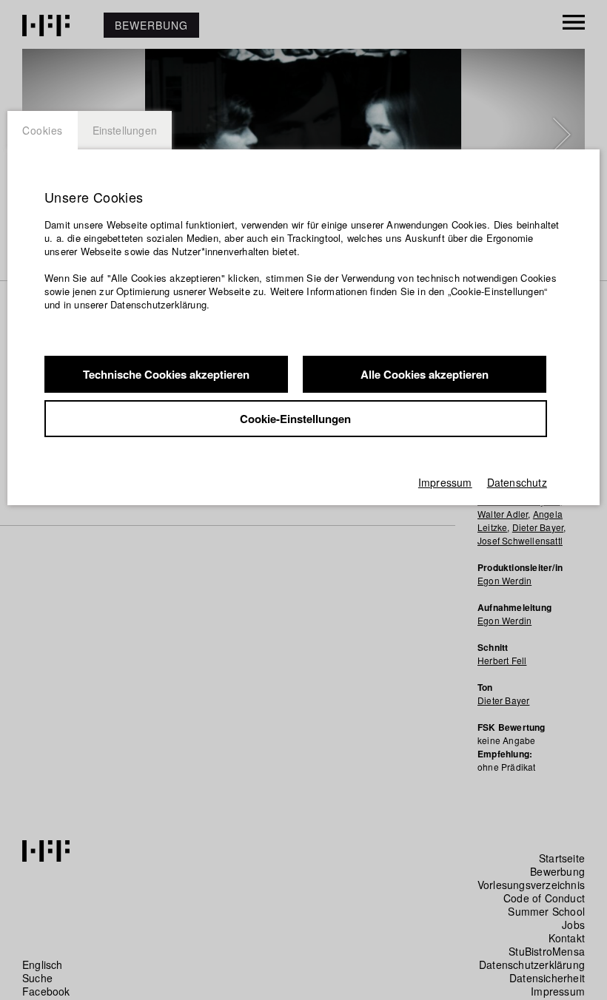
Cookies (42, 130)
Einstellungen (125, 130)
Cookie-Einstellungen (295, 419)
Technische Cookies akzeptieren (166, 374)
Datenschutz (517, 482)
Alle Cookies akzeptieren (424, 374)
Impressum (445, 482)
